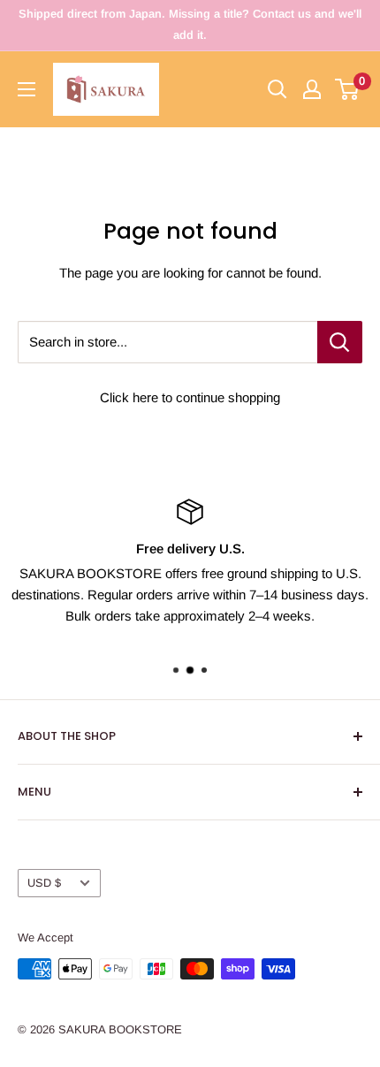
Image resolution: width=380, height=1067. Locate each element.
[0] (348, 89)
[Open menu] (26, 89)
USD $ (44, 882)
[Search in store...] (339, 342)
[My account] (312, 89)
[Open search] (277, 89)
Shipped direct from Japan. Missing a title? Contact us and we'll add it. (190, 24)
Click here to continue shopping (190, 397)
